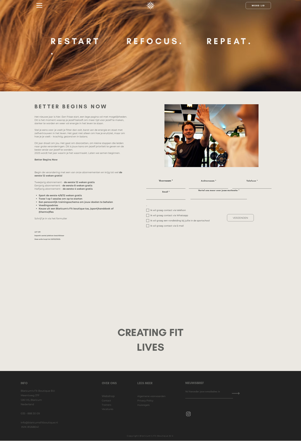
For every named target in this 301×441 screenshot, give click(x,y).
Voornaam (165, 180)
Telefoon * (252, 181)
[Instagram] (188, 414)
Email (165, 192)
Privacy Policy (145, 400)
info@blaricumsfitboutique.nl (39, 422)
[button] (39, 5)
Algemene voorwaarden (151, 396)
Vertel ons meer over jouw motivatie (218, 190)
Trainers (106, 404)
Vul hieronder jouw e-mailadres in (202, 391)
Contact (106, 400)
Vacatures (107, 409)
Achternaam (207, 181)
